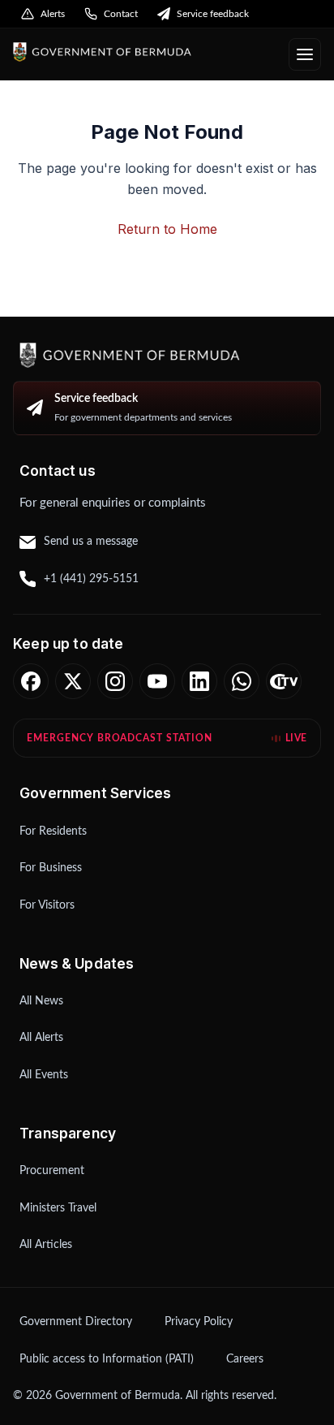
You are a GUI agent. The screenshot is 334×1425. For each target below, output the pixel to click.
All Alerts (41, 1037)
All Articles (45, 1244)
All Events (43, 1075)
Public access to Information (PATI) (106, 1359)
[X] (73, 681)
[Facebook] (31, 681)
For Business (50, 868)
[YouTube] (157, 681)
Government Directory (75, 1322)
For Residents (53, 831)
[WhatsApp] (241, 681)
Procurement (51, 1171)
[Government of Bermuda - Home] (144, 52)
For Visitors (47, 905)
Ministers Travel (57, 1208)
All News (41, 1001)
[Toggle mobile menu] (305, 54)
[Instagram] (115, 681)
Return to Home (167, 229)
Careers (244, 1359)
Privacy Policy (199, 1322)
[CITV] (284, 681)
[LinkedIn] (199, 681)
